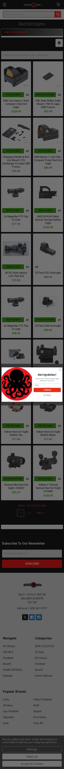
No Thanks (47, 395)
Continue (47, 390)
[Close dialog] (60, 369)
